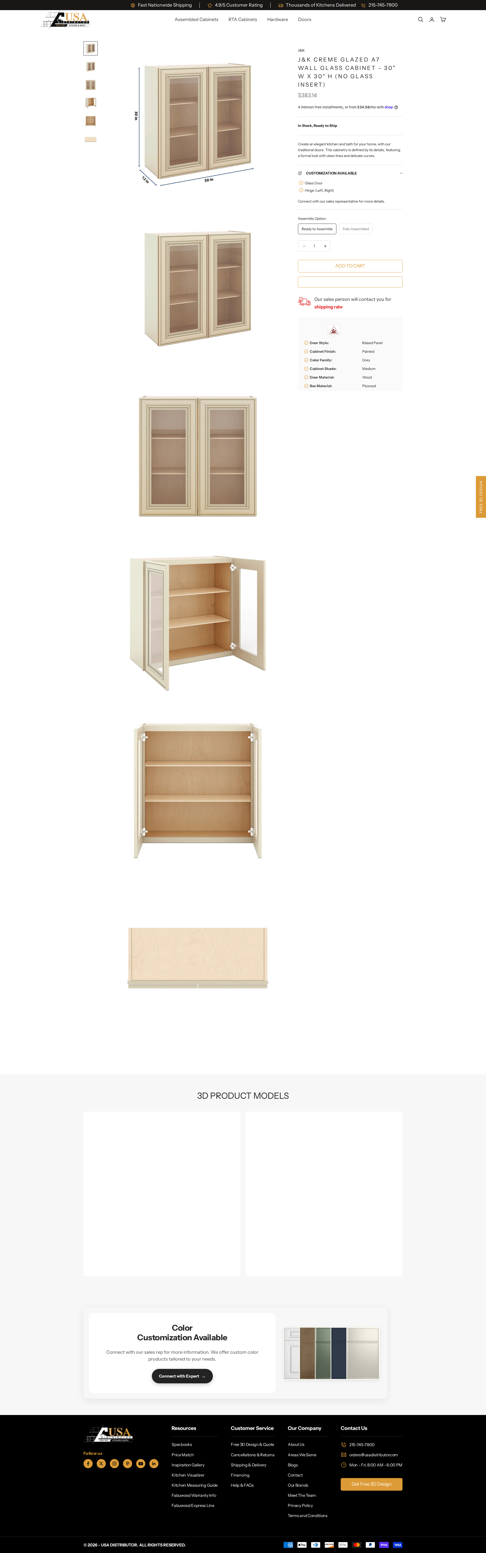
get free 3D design (372, 1484)
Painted (368, 351)
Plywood (369, 386)
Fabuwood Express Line (193, 1505)
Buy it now (350, 282)
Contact (295, 1475)
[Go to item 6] (91, 139)
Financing (240, 1475)
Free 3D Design (481, 497)
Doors (304, 19)
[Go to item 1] (91, 48)
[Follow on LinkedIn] (153, 1463)
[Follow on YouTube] (140, 1463)
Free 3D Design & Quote (252, 1444)
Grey (366, 360)
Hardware (277, 19)
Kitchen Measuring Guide (195, 1485)
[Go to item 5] (91, 121)
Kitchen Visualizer (188, 1475)
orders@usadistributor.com (373, 1454)
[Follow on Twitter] (101, 1463)
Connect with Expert (182, 1376)
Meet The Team (302, 1495)
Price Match (183, 1454)
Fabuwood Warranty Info (194, 1495)
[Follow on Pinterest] (127, 1463)
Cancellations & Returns (253, 1454)
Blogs (293, 1464)
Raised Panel (372, 343)
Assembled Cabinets (196, 19)
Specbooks (182, 1444)
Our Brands (298, 1485)
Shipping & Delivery (248, 1464)
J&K (301, 50)
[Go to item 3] (91, 85)
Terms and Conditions (308, 1515)
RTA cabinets (243, 19)
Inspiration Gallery (188, 1464)
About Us (296, 1444)
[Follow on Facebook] (88, 1463)
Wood (367, 377)
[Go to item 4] (91, 103)
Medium (369, 368)
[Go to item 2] (91, 67)
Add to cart (350, 266)
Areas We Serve (302, 1454)
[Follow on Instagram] (114, 1463)
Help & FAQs (242, 1485)
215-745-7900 (362, 1444)
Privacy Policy (300, 1505)
